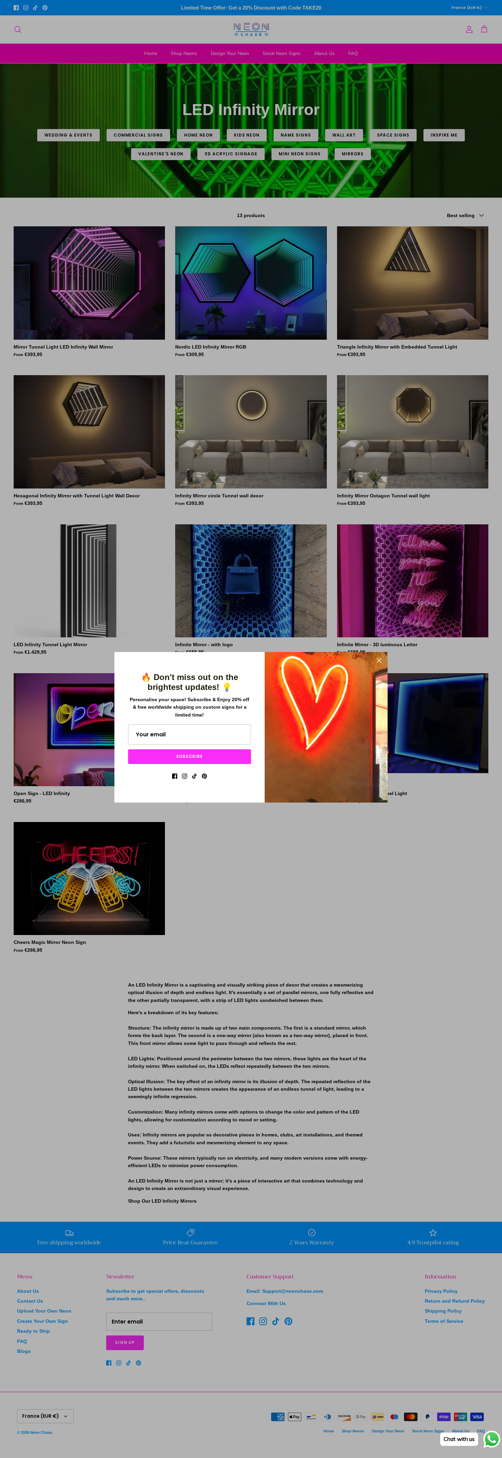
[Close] (379, 660)
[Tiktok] (194, 776)
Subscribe (189, 756)
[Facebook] (174, 776)
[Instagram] (184, 776)
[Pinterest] (204, 776)
